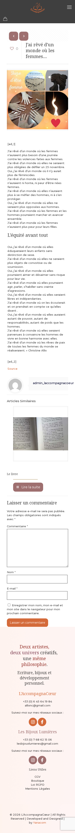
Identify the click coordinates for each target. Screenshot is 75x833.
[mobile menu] (69, 7)
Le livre (12, 474)
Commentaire (17, 526)
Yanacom (39, 822)
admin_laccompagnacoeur (53, 383)
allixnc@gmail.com (37, 705)
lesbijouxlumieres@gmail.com (37, 743)
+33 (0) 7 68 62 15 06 (37, 739)
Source (13, 368)
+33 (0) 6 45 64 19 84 (37, 701)
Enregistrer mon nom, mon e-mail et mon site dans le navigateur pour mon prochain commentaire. (35, 609)
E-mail (12, 588)
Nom (11, 572)
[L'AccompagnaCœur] (37, 7)
